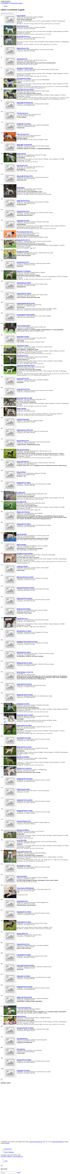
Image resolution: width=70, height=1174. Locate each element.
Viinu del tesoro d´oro (22, 113)
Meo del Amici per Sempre (23, 652)
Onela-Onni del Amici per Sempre (25, 587)
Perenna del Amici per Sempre (25, 810)
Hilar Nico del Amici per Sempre (25, 577)
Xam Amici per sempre (23, 345)
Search (18, 1172)
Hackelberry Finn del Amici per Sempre (27, 641)
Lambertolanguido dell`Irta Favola (26, 303)
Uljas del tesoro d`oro (22, 165)
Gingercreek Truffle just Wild (24, 398)
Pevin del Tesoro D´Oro (23, 262)
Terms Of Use (8, 1149)
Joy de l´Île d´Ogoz (22, 840)
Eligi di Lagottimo (21, 544)
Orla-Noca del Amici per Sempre (25, 1027)
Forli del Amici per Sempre (24, 954)
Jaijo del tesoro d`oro (22, 618)
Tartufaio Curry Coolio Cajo (24, 768)
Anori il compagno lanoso (23, 325)
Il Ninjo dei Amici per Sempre (24, 598)
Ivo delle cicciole (21, 492)
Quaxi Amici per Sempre (23, 1070)
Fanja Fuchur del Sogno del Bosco (25, 965)
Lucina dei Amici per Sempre (24, 684)
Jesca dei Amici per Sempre (24, 737)
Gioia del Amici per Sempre (24, 911)
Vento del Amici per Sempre (24, 293)
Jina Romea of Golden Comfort (25, 68)
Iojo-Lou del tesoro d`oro (23, 36)
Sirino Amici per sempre (23, 703)
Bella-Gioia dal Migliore (23, 830)
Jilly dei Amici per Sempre (23, 865)
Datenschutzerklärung (58, 1141)
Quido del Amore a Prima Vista (25, 430)
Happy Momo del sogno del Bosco (25, 89)
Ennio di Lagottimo (22, 876)
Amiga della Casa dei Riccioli (24, 144)
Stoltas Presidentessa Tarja (24, 821)
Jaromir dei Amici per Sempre (24, 800)
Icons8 (7, 1143)
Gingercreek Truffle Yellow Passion (26, 365)
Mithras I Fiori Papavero (23, 512)
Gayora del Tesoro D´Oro (23, 389)
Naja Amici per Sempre (23, 251)
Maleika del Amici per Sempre (24, 662)
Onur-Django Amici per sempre (25, 715)
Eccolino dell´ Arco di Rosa (24, 123)
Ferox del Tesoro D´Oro (23, 378)
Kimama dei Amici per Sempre (25, 694)
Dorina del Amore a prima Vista (25, 672)
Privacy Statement (9, 1152)
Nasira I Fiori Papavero (23, 461)
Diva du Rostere (21, 1049)
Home (5, 6)
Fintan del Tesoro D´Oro (23, 944)
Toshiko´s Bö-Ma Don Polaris (24, 997)
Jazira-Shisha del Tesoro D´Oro (25, 102)
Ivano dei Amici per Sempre (24, 1059)
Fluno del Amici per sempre (24, 922)
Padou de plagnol (21, 153)
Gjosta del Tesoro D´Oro (23, 211)
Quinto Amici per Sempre (23, 976)
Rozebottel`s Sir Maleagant (24, 271)
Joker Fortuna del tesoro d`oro (25, 231)
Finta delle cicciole (21, 501)
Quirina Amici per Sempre (23, 482)
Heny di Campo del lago (23, 449)
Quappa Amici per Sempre (24, 524)
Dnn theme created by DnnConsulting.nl (12, 1156)
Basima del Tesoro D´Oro (23, 240)
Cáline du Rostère (21, 1016)
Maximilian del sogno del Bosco (25, 553)
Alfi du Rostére (21, 187)
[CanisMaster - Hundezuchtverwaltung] (12, 3)
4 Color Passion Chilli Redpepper (25, 888)
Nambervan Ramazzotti (23, 419)
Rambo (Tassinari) (21, 408)
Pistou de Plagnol (21, 472)
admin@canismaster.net (35, 1141)
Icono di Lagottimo (22, 534)
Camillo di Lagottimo (22, 566)
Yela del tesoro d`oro (22, 58)
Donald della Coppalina (23, 336)
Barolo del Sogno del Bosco (24, 608)
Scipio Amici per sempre (23, 220)
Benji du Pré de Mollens (23, 757)
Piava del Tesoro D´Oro (23, 440)
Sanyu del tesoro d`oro (22, 26)
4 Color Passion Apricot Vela (24, 851)
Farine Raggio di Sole (22, 901)
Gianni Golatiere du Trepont (24, 725)
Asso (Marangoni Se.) (22, 1038)
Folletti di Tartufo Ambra (23, 789)
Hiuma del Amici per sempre (24, 747)
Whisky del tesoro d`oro (23, 134)
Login (5, 1161)
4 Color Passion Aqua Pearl (24, 1007)
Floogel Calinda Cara (22, 933)
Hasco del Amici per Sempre (24, 631)
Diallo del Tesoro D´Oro (23, 48)
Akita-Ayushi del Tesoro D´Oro (25, 176)
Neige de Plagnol (21, 15)
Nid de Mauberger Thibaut (24, 78)
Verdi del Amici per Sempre (24, 282)
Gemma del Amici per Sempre (24, 986)
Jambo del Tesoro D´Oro (23, 200)
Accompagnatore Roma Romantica (26, 314)
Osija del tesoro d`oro (22, 355)
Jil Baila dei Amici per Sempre (25, 778)
